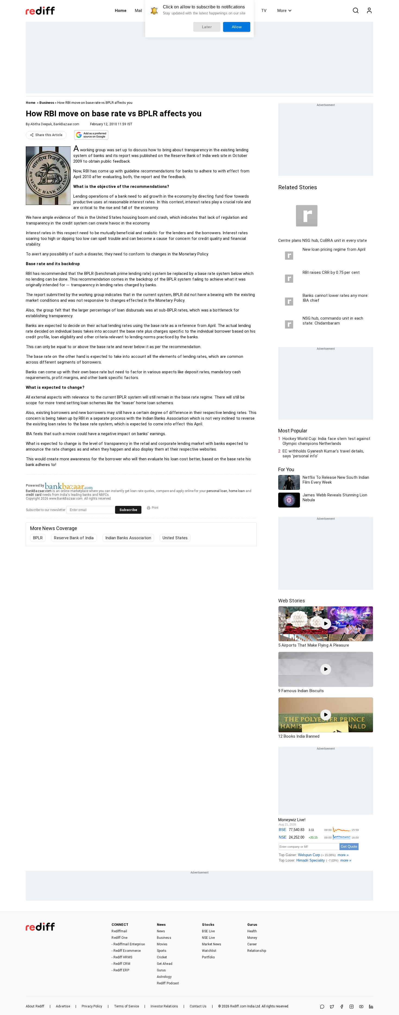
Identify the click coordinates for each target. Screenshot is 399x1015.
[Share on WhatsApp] (322, 1007)
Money (252, 938)
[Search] (356, 10)
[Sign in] (369, 10)
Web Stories (291, 600)
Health (252, 931)
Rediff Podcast (168, 983)
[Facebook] (342, 1007)
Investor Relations (164, 1006)
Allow (237, 27)
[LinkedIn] (371, 1007)
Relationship (256, 951)
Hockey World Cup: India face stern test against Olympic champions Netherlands (326, 441)
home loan (237, 491)
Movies (162, 944)
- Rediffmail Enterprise (128, 944)
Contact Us (198, 1006)
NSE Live (208, 938)
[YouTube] (361, 1007)
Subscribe (128, 510)
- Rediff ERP (120, 970)
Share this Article (48, 135)
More (282, 10)
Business (46, 103)
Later (207, 27)
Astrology (164, 977)
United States (175, 537)
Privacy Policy (92, 1006)
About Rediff (35, 1006)
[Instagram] (351, 1007)
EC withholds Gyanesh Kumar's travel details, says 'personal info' (323, 453)
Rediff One (119, 938)
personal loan (217, 491)
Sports (162, 951)
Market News (211, 944)
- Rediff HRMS (122, 957)
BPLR (38, 537)
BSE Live (208, 931)
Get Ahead (164, 964)
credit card (34, 495)
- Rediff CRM (121, 964)
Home (120, 10)
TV (264, 10)
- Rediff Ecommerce (126, 951)
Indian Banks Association (128, 537)
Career (252, 944)
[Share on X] (332, 1007)
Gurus (161, 970)
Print (155, 508)
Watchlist (209, 951)
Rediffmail (119, 931)
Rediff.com (238, 1006)
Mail (138, 10)
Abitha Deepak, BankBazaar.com (54, 124)
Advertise (63, 1006)
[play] (325, 623)
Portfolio (208, 957)
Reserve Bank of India (74, 537)
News (161, 931)
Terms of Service (126, 1006)
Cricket (162, 957)
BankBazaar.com (39, 491)
